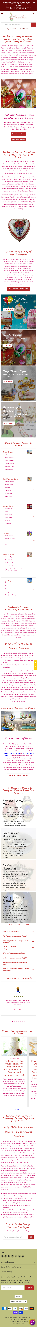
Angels (6, 583)
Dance (6, 542)
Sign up (29, 1288)
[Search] (33, 25)
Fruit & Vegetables (9, 460)
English (18, 1296)
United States (8, 496)
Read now (13, 1099)
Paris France (8, 490)
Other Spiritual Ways (10, 595)
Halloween (7, 520)
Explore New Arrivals (18, 139)
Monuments (7, 487)
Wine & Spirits (8, 469)
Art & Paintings (9, 535)
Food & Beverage (9, 457)
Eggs (6, 454)
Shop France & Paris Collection (18, 775)
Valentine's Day (8, 508)
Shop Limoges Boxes (18, 134)
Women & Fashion (9, 566)
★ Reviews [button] (35, 665)
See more (18, 1109)
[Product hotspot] (10, 716)
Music (6, 544)
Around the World (9, 481)
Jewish (6, 589)
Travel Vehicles (8, 493)
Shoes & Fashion (9, 560)
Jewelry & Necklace (10, 563)
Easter (6, 511)
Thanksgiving (8, 523)
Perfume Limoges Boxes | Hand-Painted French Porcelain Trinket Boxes (15, 570)
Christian (7, 586)
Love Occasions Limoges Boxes (18, 289)
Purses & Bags (8, 557)
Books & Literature (10, 538)
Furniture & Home (9, 466)
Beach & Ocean (9, 484)
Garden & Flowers (9, 463)
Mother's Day (8, 514)
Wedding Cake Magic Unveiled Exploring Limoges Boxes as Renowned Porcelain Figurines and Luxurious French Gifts (14, 1068)
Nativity (7, 592)
